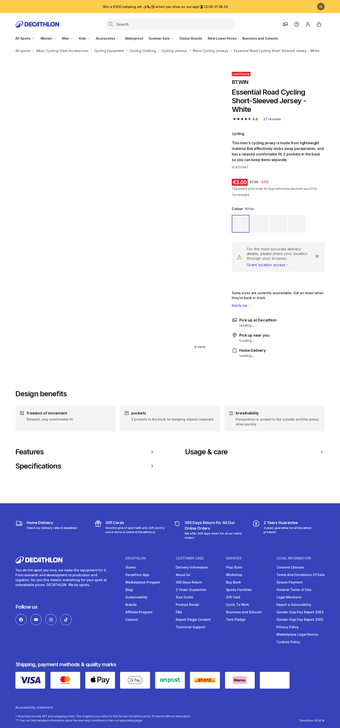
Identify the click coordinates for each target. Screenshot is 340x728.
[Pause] (321, 6)
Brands (131, 605)
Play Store (234, 567)
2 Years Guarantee (191, 590)
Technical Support (190, 627)
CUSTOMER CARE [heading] (190, 558)
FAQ (179, 612)
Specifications (38, 466)
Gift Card (233, 597)
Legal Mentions (288, 597)
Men (66, 38)
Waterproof (134, 38)
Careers (131, 619)
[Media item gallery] (116, 207)
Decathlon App (137, 575)
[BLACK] (278, 224)
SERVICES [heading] (234, 558)
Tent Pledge (235, 619)
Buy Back (233, 582)
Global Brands (190, 38)
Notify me (240, 305)
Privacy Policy (287, 627)
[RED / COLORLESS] (259, 224)
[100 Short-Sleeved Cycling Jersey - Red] (65, 106)
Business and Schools (260, 38)
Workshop (234, 575)
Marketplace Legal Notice (297, 634)
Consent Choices (290, 567)
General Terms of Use (293, 590)
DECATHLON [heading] (135, 558)
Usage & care (206, 452)
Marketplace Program (142, 582)
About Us (183, 575)
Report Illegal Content (193, 619)
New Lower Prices (222, 38)
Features (29, 452)
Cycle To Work (237, 605)
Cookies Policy (288, 642)
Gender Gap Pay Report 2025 (299, 619)
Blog (128, 590)
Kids (83, 38)
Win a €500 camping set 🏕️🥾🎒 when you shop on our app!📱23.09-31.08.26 (165, 7)
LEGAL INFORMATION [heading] (293, 558)
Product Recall (187, 605)
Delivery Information (192, 567)
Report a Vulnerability (293, 605)
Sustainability (136, 597)
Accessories (106, 38)
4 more (199, 347)
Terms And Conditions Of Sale (300, 575)
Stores (130, 567)
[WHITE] (241, 224)
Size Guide (184, 597)
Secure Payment (289, 582)
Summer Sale (159, 38)
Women (46, 38)
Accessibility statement (34, 707)
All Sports (23, 38)
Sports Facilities (239, 590)
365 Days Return (189, 582)
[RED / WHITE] (297, 224)
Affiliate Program (138, 612)
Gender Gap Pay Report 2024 (300, 612)
